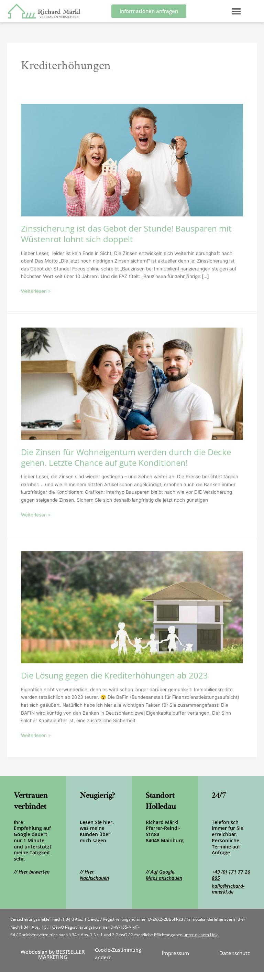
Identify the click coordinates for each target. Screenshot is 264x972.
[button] (236, 11)
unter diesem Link (201, 935)
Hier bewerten (34, 871)
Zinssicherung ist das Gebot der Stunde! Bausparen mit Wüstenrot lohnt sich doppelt (126, 234)
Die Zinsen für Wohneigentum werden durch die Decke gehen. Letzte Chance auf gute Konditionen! (126, 457)
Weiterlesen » (36, 290)
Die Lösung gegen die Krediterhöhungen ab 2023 (114, 675)
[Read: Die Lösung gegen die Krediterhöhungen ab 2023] (132, 606)
